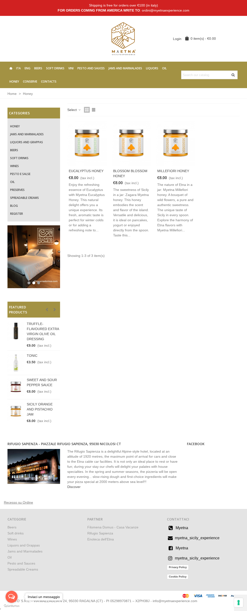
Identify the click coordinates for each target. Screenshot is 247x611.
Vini (71, 68)
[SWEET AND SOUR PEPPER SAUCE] (15, 387)
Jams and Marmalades (125, 68)
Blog (14, 206)
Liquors (152, 68)
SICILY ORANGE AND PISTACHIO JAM (40, 409)
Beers (38, 68)
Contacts (48, 81)
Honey (14, 81)
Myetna (182, 528)
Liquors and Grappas (26, 142)
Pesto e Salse (20, 174)
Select (72, 110)
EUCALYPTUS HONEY (86, 171)
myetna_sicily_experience (197, 538)
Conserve (30, 81)
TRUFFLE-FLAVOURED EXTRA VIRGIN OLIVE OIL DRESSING (43, 331)
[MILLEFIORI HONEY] (175, 143)
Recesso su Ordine (18, 502)
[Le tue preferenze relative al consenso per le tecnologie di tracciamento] (238, 602)
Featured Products (18, 309)
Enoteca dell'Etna (100, 539)
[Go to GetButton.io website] (11, 606)
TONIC (32, 356)
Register (16, 214)
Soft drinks (55, 68)
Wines (14, 166)
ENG (27, 68)
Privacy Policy (178, 567)
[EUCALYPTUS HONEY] (87, 143)
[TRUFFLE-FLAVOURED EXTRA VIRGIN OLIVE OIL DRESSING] (15, 331)
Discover (74, 487)
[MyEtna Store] (123, 38)
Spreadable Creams (24, 198)
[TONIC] (15, 362)
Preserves (17, 190)
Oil (164, 68)
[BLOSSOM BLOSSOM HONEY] (131, 143)
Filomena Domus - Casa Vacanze (112, 527)
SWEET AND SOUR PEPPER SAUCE (42, 382)
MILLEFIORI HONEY (173, 171)
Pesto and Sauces (91, 68)
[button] (46, 309)
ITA (18, 68)
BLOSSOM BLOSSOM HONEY (130, 173)
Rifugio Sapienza (100, 533)
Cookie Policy (177, 576)
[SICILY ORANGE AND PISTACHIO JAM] (15, 411)
